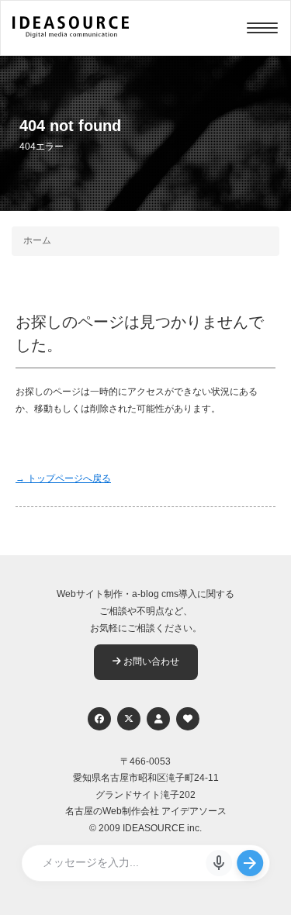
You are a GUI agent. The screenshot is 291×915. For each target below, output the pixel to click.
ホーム (37, 240)
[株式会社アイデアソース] (70, 35)
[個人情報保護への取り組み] (158, 718)
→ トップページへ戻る (63, 478)
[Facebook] (99, 718)
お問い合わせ (150, 661)
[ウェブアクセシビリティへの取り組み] (187, 718)
